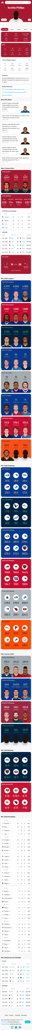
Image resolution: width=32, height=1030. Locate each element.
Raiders (6, 883)
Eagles (6, 891)
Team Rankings (6, 196)
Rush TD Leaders (7, 373)
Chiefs (6, 880)
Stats (12, 29)
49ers (6, 947)
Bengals (6, 847)
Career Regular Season (9, 60)
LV (23, 977)
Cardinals (7, 951)
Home (6, 1015)
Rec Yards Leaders (7, 327)
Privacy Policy (5, 1024)
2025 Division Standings (9, 211)
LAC (13, 967)
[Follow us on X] (20, 1027)
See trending (8, 95)
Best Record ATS (7, 754)
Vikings (6, 915)
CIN (12, 241)
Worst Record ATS (7, 784)
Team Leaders (6, 172)
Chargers (7, 876)
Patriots (26, 267)
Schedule (4, 232)
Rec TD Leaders (6, 395)
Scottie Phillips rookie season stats (14, 89)
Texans (4, 20)
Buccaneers (7, 927)
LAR (23, 995)
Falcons (6, 931)
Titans (6, 227)
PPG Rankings (6, 469)
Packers (6, 911)
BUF (12, 238)
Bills (5, 827)
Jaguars (6, 217)
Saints (6, 934)
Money (11, 1015)
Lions (5, 918)
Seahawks (7, 940)
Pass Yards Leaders (8, 282)
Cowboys (6, 895)
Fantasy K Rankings (8, 725)
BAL (12, 1002)
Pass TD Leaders (7, 350)
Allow (27, 1022)
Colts (5, 224)
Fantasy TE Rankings (8, 703)
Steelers (6, 840)
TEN (23, 252)
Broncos (6, 873)
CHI (12, 999)
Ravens (6, 843)
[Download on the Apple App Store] (12, 1027)
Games (19, 29)
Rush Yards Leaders (8, 305)
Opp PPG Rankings (7, 499)
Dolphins (6, 830)
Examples (24, 1015)
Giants (6, 902)
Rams (6, 944)
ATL (12, 1006)
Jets (5, 834)
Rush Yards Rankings (8, 560)
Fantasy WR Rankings (8, 680)
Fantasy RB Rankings (8, 657)
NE (12, 974)
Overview (4, 29)
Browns (6, 850)
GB (23, 981)
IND (23, 245)
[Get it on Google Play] (16, 1027)
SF (12, 995)
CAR (24, 970)
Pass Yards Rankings (8, 591)
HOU (23, 238)
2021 (3, 45)
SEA (23, 992)
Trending (17, 1015)
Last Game (5, 257)
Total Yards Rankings (8, 530)
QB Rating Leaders (7, 418)
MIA (24, 967)
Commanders (8, 898)
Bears (6, 907)
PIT (23, 1006)
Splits (25, 29)
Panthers (7, 924)
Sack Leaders (6, 441)
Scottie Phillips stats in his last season (15, 92)
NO (23, 974)
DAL (12, 249)
